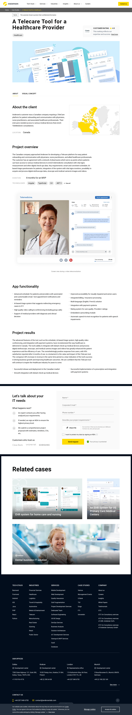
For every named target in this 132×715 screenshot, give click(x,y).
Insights (65, 4)
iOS (13, 602)
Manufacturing (34, 618)
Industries (54, 4)
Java (14, 606)
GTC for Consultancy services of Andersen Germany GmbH (108, 626)
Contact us (123, 4)
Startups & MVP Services (59, 639)
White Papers (102, 602)
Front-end (15, 594)
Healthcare (32, 594)
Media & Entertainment (37, 610)
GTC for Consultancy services (108, 614)
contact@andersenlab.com (45, 700)
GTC (99, 610)
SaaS (53, 643)
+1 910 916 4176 (18, 679)
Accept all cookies (110, 709)
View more (51, 712)
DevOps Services (57, 623)
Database (54, 647)
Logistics (32, 598)
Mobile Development (58, 590)
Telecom (32, 614)
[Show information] (97, 434)
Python (14, 618)
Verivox (80, 590)
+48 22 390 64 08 (46, 679)
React (14, 614)
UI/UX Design (55, 618)
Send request (73, 442)
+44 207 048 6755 (73, 679)
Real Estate (33, 623)
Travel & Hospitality (35, 602)
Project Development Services (61, 606)
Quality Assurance (57, 598)
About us (77, 4)
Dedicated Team (56, 610)
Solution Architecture (58, 631)
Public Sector (33, 635)
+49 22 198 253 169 (101, 679)
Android (15, 598)
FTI (79, 610)
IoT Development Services (60, 635)
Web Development (57, 594)
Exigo (80, 606)
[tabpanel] (66, 239)
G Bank (80, 598)
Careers (87, 4)
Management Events (85, 594)
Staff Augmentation (58, 602)
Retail (31, 631)
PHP (13, 610)
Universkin (81, 614)
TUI (79, 602)
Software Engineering (58, 614)
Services (42, 4)
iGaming (32, 627)
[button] (35, 3)
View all (68, 183)
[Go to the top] (118, 700)
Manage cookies (89, 709)
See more (113, 685)
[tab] (29, 94)
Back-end (15, 590)
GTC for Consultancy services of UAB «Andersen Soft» (108, 620)
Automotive (33, 606)
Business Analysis (57, 627)
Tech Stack (30, 4)
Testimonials (102, 606)
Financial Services (35, 590)
